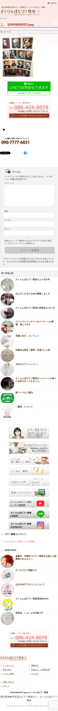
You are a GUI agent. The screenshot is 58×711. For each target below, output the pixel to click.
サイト (7, 229)
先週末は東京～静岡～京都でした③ (33, 350)
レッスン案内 (8, 674)
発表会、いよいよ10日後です (29, 613)
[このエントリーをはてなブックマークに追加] (25, 153)
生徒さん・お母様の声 (40, 670)
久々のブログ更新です (26, 570)
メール (7, 220)
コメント (9, 183)
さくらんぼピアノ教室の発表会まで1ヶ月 (35, 308)
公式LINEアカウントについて (30, 585)
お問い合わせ (8, 682)
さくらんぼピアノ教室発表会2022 (32, 599)
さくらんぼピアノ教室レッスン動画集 (19, 541)
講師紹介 (35, 666)
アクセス (35, 674)
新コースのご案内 (24, 393)
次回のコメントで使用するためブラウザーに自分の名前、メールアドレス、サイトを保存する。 (28, 242)
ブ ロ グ (6, 686)
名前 (6, 211)
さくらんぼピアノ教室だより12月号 (33, 280)
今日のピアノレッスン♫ (27, 364)
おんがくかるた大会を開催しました (33, 294)
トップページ (8, 666)
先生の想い (7, 670)
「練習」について (24, 407)
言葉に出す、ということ (27, 336)
